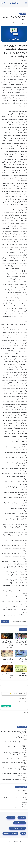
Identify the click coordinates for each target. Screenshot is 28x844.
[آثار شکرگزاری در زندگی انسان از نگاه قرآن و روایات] (21, 636)
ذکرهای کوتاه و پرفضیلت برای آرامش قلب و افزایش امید (7, 659)
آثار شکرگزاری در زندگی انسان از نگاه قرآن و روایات (21, 641)
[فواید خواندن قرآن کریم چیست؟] (7, 668)
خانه (24, 10)
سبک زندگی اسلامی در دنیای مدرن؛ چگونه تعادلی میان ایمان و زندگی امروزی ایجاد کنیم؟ (7, 643)
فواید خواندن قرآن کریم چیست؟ (7, 674)
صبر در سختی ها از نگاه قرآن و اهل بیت (21, 658)
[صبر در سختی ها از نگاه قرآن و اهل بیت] (21, 653)
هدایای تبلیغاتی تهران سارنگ (17, 828)
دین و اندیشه (19, 10)
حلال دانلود (22, 818)
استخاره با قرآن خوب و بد (10, 833)
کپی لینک (5, 621)
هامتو (23, 833)
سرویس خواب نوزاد (20, 823)
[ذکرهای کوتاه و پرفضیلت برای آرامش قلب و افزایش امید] (7, 653)
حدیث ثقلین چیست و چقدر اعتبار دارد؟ (22, 674)
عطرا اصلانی (24, 802)
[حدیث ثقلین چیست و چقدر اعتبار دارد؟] (21, 668)
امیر (26, 796)
